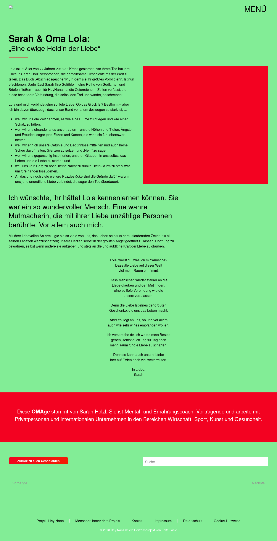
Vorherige (19, 482)
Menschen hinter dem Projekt (97, 520)
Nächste (258, 482)
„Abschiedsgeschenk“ (51, 79)
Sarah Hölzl (93, 411)
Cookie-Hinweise (227, 520)
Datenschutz (192, 520)
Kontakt (137, 520)
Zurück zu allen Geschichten (38, 461)
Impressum (163, 520)
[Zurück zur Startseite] (30, 8)
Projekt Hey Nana (50, 520)
